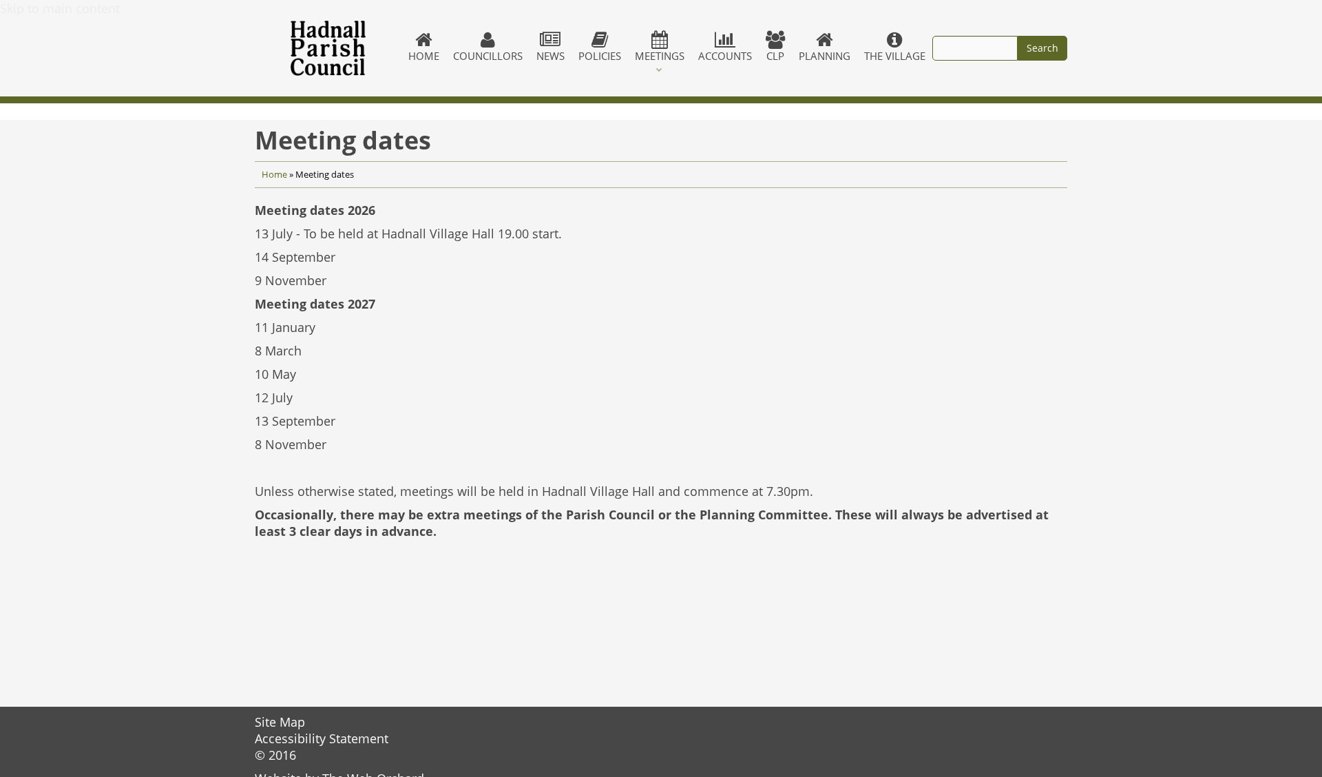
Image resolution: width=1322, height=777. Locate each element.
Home (423, 56)
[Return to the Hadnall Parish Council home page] (328, 48)
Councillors (488, 56)
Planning (824, 56)
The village (894, 56)
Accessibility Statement (321, 738)
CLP (775, 56)
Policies (599, 56)
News (550, 56)
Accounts (725, 56)
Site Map (280, 722)
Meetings (659, 56)
